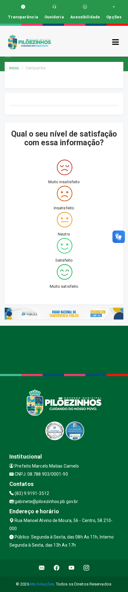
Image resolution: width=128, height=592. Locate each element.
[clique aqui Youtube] (71, 567)
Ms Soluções (42, 584)
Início (14, 68)
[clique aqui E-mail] (41, 567)
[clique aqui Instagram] (86, 567)
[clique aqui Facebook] (56, 567)
